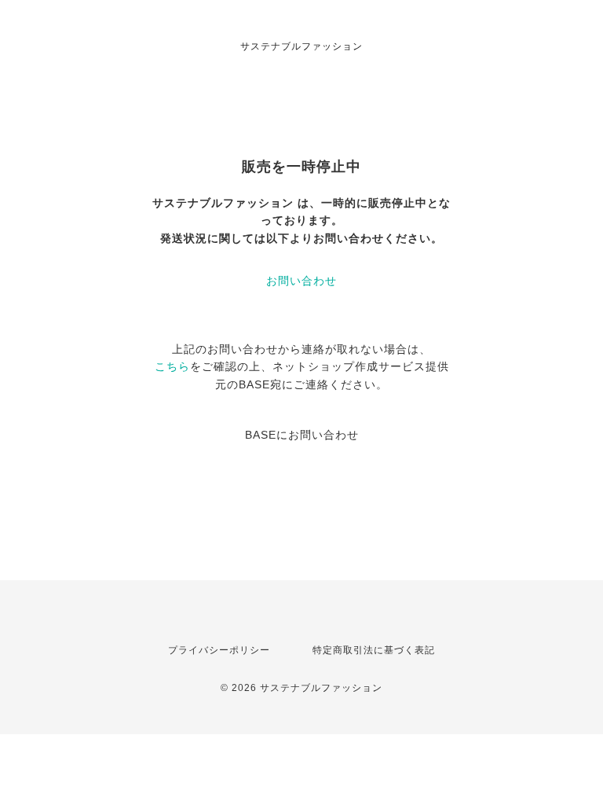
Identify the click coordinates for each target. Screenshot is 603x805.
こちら (172, 366)
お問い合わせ (301, 280)
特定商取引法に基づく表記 (373, 650)
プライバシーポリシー (219, 650)
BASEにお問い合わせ (302, 434)
